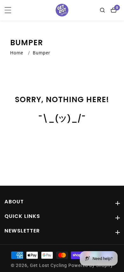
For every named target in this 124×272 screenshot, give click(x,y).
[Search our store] (104, 10)
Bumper (41, 52)
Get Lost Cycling (48, 265)
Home (16, 52)
